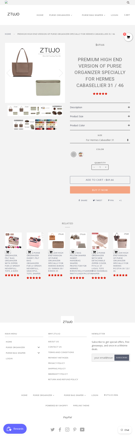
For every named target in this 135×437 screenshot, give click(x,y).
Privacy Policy (56, 363)
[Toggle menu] (39, 347)
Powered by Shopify (57, 405)
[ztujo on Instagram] (67, 430)
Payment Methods (58, 358)
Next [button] (59, 72)
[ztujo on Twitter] (53, 430)
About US (53, 341)
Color (100, 149)
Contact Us (55, 347)
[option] (35, 73)
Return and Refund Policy (63, 379)
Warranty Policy (58, 374)
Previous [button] (10, 72)
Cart (127, 15)
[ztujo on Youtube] (82, 430)
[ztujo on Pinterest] (75, 430)
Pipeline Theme (81, 405)
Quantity (100, 163)
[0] (128, 37)
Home (8, 34)
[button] (100, 93)
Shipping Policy (57, 368)
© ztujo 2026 (111, 395)
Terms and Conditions (61, 352)
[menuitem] (38, 15)
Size (100, 135)
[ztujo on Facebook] (60, 430)
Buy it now (100, 190)
